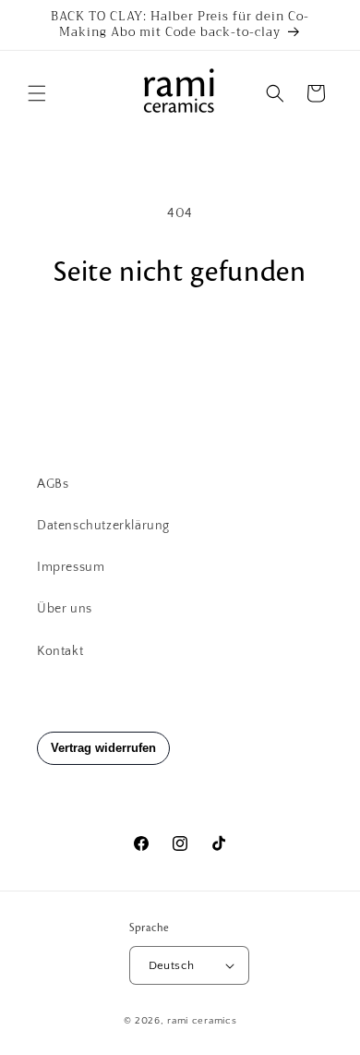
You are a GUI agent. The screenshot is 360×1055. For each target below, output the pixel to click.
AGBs (52, 484)
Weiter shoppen (180, 340)
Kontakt (60, 651)
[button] (37, 93)
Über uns (64, 608)
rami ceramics (201, 1020)
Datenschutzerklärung (103, 525)
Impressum (70, 567)
